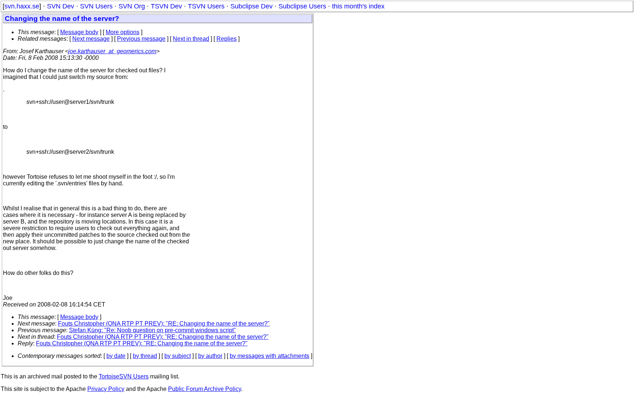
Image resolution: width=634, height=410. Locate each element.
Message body (79, 32)
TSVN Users (206, 6)
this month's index (358, 6)
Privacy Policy (105, 389)
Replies (226, 39)
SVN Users (96, 6)
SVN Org (132, 6)
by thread (145, 356)
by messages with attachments (269, 356)
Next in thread (191, 39)
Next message (91, 39)
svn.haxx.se (21, 6)
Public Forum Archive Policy (204, 389)
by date (115, 356)
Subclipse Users (302, 6)
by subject (177, 356)
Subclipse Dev (251, 6)
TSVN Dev (166, 6)
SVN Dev (60, 6)
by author (210, 356)
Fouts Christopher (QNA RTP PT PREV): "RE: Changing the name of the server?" (164, 323)
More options (122, 32)
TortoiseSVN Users (124, 376)
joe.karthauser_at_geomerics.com (112, 51)
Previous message (141, 39)
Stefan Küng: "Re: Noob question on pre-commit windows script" (152, 330)
